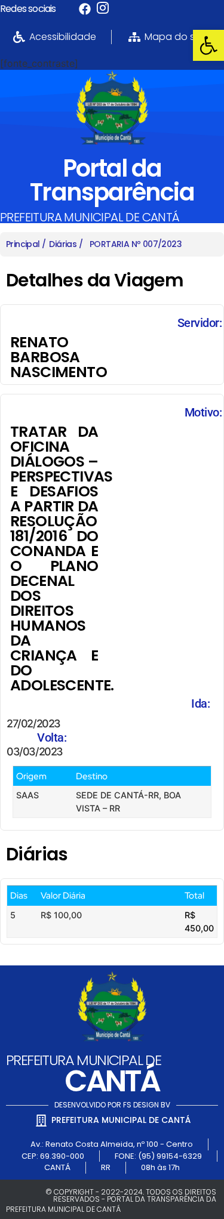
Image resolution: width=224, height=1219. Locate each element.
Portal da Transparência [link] (112, 180)
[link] (208, 45)
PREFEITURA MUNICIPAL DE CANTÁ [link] (90, 217)
